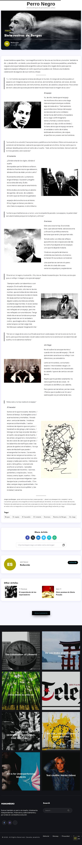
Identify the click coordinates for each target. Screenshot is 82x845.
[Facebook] (4, 823)
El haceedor (26, 517)
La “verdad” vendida (61, 695)
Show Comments (41, 613)
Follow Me (72, 562)
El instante (37, 517)
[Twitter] (15, 823)
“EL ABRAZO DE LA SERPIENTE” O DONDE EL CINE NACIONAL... (21, 735)
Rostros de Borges (59, 517)
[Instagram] (10, 823)
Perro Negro (41, 4)
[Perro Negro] (8, 803)
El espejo (16, 517)
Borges (7, 517)
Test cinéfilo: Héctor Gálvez (61, 775)
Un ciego (72, 517)
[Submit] (68, 810)
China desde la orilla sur (21, 695)
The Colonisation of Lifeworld (21, 654)
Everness (47, 517)
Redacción (15, 42)
